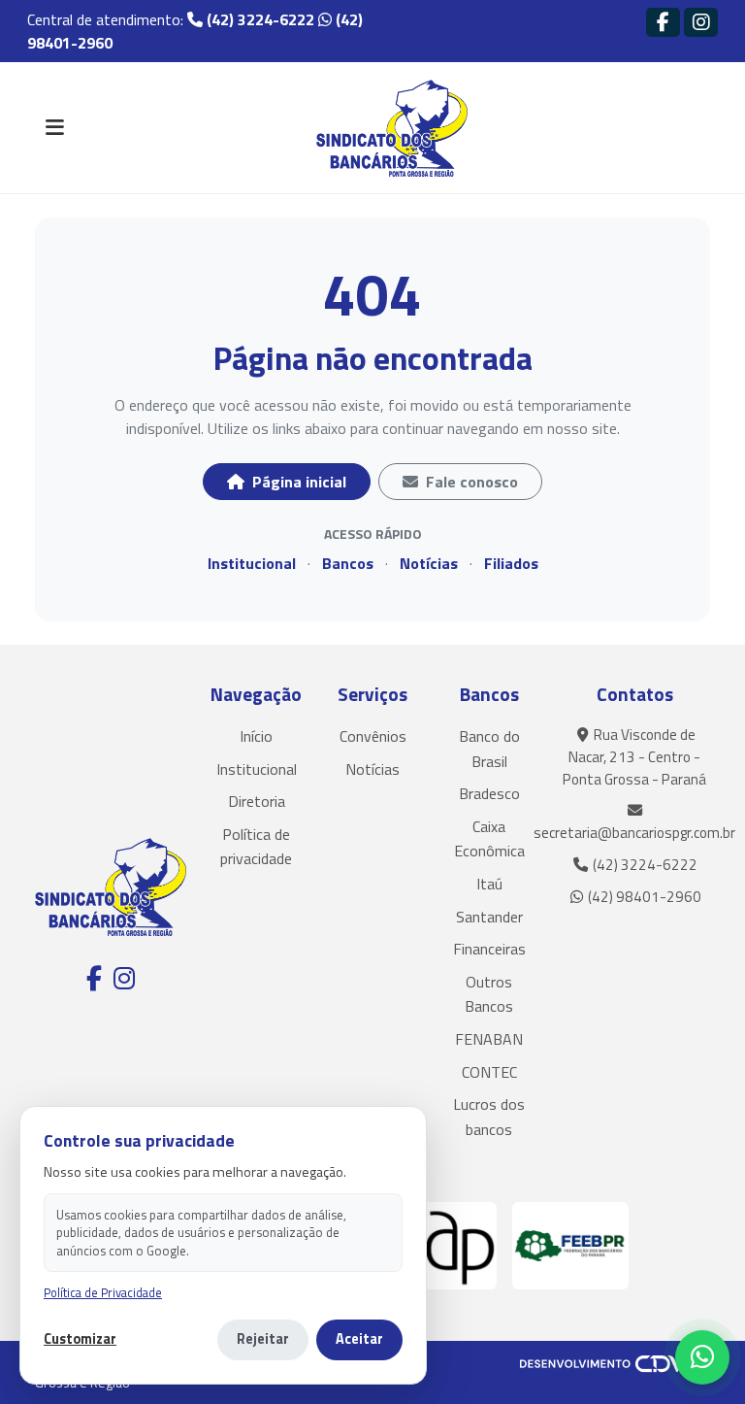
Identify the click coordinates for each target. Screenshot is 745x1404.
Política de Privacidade (103, 1293)
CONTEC (489, 1072)
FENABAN (489, 1039)
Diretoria (256, 801)
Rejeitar (263, 1339)
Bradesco (489, 793)
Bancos (347, 563)
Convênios (373, 736)
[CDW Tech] (615, 1362)
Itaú (489, 883)
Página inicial (297, 481)
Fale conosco (470, 481)
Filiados (511, 563)
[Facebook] (663, 22)
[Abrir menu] (54, 128)
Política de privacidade (256, 846)
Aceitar (359, 1339)
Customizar (80, 1339)
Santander (489, 916)
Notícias (429, 563)
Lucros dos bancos (489, 1116)
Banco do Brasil (489, 748)
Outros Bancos (489, 994)
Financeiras (489, 948)
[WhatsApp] (702, 1357)
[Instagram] (701, 22)
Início (256, 736)
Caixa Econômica (489, 839)
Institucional (252, 563)
